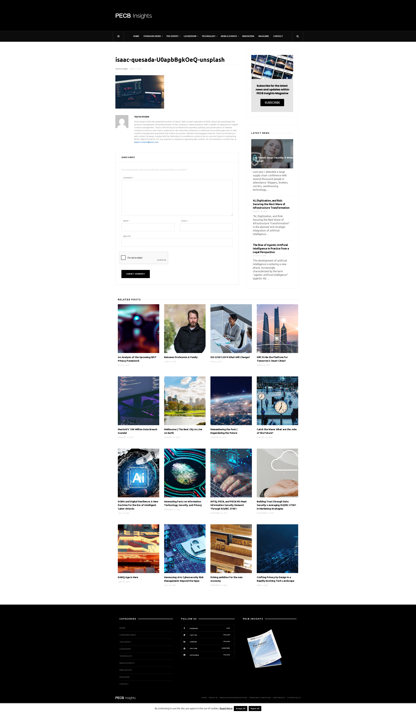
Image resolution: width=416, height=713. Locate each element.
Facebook (209, 628)
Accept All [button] (240, 708)
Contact (278, 36)
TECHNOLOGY (208, 36)
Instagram (209, 655)
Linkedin (209, 642)
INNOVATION (248, 36)
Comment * (128, 178)
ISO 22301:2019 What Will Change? (230, 357)
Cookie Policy (294, 698)
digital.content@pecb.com (146, 142)
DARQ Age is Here (128, 577)
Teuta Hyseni (121, 69)
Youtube (209, 648)
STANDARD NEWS (152, 36)
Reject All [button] (255, 708)
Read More (226, 708)
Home (136, 36)
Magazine (264, 36)
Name (126, 221)
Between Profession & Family (180, 357)
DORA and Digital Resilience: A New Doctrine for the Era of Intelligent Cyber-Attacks (138, 505)
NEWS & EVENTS (229, 36)
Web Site (127, 236)
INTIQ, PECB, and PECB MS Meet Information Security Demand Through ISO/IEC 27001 (228, 505)
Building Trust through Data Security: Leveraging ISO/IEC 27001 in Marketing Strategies (276, 505)
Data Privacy (279, 698)
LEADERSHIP (190, 36)
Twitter (209, 635)
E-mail (184, 221)
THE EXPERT (172, 36)
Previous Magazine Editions (233, 698)
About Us (213, 698)
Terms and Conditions (260, 698)
